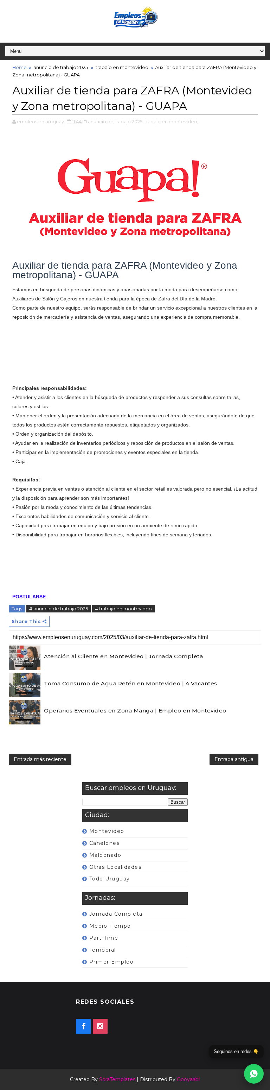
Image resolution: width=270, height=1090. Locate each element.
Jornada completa (116, 914)
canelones (104, 843)
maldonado (105, 855)
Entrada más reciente (40, 759)
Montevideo (106, 831)
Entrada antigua (233, 759)
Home (19, 67)
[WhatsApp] (254, 1074)
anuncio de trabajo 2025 (60, 67)
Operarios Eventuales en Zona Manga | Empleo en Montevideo (135, 710)
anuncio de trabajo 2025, (115, 121)
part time (103, 938)
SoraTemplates (117, 1079)
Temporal (102, 950)
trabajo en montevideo (122, 67)
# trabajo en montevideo (123, 608)
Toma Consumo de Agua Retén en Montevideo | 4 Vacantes (130, 683)
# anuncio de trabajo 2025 (58, 608)
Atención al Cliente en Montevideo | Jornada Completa (123, 656)
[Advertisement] (134, 357)
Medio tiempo (110, 926)
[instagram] (100, 1026)
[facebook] (83, 1026)
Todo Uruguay (109, 879)
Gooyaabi (188, 1079)
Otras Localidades (115, 867)
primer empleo (111, 962)
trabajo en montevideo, (171, 121)
